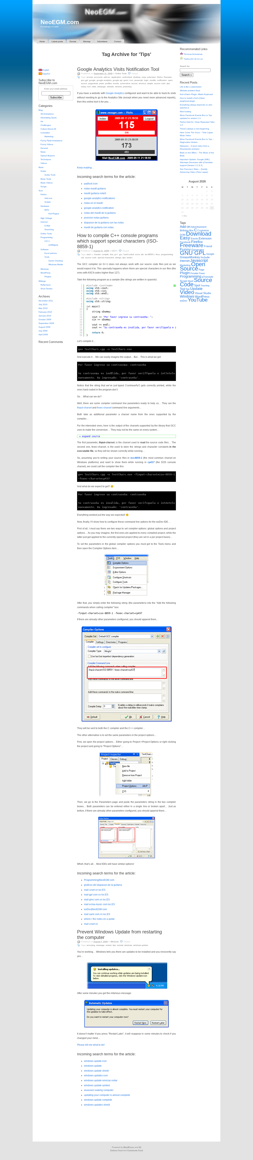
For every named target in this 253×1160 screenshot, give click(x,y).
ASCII (89, 254)
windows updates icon (96, 1075)
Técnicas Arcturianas (192, 54)
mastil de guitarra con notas (99, 227)
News (43, 152)
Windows (114, 942)
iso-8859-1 (136, 458)
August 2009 (44, 327)
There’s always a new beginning (194, 129)
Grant (126, 80)
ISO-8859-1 (150, 254)
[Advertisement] (126, 62)
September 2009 (46, 323)
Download (198, 233)
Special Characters (106, 257)
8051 (46, 210)
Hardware (45, 206)
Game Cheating (55, 261)
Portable (194, 273)
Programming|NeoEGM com (99, 880)
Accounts (98, 77)
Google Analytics (104, 80)
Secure (134, 83)
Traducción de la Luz (193, 59)
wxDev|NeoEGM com (95, 909)
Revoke (116, 83)
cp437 (151, 462)
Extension (151, 77)
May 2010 (43, 308)
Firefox (160, 77)
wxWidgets (53, 245)
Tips (168, 83)
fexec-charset (104, 407)
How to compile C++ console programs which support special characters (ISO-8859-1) (117, 241)
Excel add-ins (50, 253)
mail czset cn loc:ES (94, 890)
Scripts (47, 202)
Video (187, 292)
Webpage (101, 86)
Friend (208, 246)
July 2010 (43, 304)
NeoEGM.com (60, 22)
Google (92, 80)
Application (116, 77)
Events (194, 238)
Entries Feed (116, 1150)
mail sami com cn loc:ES (97, 914)
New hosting (185, 111)
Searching (49, 229)
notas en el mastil (93, 203)
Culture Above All (48, 129)
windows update (93, 1065)
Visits (94, 86)
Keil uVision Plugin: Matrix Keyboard (196, 94)
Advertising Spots (49, 118)
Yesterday (127, 86)
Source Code (159, 83)
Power (202, 273)
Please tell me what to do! (91, 1044)
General (44, 148)
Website (110, 86)
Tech (41, 191)
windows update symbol (97, 1085)
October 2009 (45, 319)
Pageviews (93, 83)
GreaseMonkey (190, 257)
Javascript (138, 80)
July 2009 (43, 331)
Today (83, 86)
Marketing (48, 136)
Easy (144, 77)
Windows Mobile (55, 264)
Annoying (91, 945)
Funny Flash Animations (51, 141)
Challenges (46, 125)
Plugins (47, 276)
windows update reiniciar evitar (100, 1080)
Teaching (205, 285)
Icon (131, 80)
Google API (117, 80)
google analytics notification (99, 208)
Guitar (43, 171)
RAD (82, 257)
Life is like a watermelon (191, 87)
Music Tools (46, 179)
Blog (41, 110)
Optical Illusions (48, 156)
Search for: (185, 66)
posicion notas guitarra (96, 217)
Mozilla (153, 80)
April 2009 (43, 334)
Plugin (185, 273)
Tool (89, 86)
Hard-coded (129, 254)
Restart (108, 945)
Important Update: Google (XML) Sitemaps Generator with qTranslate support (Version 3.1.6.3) (196, 162)
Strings (118, 257)
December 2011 (46, 301)
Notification (162, 80)
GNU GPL (84, 80)
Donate (73, 41)
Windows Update (140, 945)
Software (45, 249)
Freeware (168, 77)
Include (205, 257)
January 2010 (45, 316)
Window (118, 86)
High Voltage (46, 218)
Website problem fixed (190, 90)
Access (90, 77)
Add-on (107, 77)
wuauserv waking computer (98, 1090)
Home (42, 41)
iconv (137, 254)
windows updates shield (97, 1104)
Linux (158, 254)
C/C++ (114, 251)
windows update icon (95, 1061)
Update (196, 289)
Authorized (127, 77)
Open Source (192, 266)
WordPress (45, 273)
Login (146, 80)
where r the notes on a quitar (99, 919)
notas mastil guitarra (95, 188)
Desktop (137, 77)
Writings (42, 281)
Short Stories (46, 289)
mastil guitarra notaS (95, 193)
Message (100, 945)
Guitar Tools (49, 175)
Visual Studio (203, 293)
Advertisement (198, 227)
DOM (182, 235)
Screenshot (125, 83)
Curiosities (45, 133)
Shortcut (142, 83)
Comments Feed (135, 1150)
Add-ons (48, 198)
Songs (43, 186)
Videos (44, 163)
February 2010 (45, 312)
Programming (167, 254)
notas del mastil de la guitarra (100, 213)
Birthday (184, 230)
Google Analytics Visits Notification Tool (118, 69)
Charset (97, 254)
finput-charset (84, 407)
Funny (185, 249)
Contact (117, 41)
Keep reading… (85, 167)
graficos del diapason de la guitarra (103, 885)
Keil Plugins (53, 214)
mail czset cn (91, 924)
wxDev (129, 257)
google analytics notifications (99, 198)
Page (201, 269)
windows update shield (96, 1070)
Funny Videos (47, 144)
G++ (116, 254)
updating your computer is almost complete (107, 1095)
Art (42, 121)
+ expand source (89, 436)
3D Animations (47, 114)
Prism (101, 83)
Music (41, 167)
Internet (44, 222)
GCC (120, 254)
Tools (46, 257)
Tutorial (120, 945)
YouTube (198, 300)
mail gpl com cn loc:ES (96, 894)
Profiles (108, 83)
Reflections (46, 285)
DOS (111, 254)
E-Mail (47, 226)
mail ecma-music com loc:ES (99, 904)
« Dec (184, 216)
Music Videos (47, 183)
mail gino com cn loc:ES (97, 899)
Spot (197, 285)
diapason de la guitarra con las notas (104, 222)
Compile (105, 254)
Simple (150, 83)
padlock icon (91, 183)
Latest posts (57, 41)
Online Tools (120, 73)
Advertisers (102, 41)
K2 (140, 1147)
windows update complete (98, 1099)
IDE (142, 254)
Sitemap (87, 41)
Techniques (46, 159)
